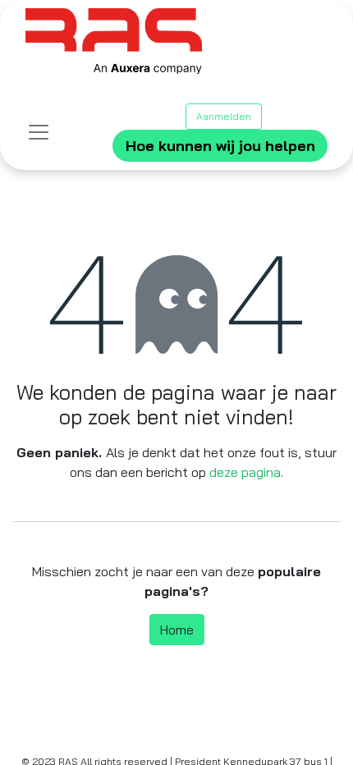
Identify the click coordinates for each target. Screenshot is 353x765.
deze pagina (245, 472)
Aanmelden (223, 116)
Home (177, 629)
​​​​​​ (220, 145)
